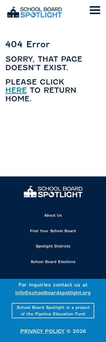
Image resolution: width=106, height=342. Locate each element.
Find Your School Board (53, 231)
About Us (53, 215)
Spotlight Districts (53, 246)
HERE (16, 90)
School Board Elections (53, 262)
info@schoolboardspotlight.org (53, 293)
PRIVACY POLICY (42, 331)
